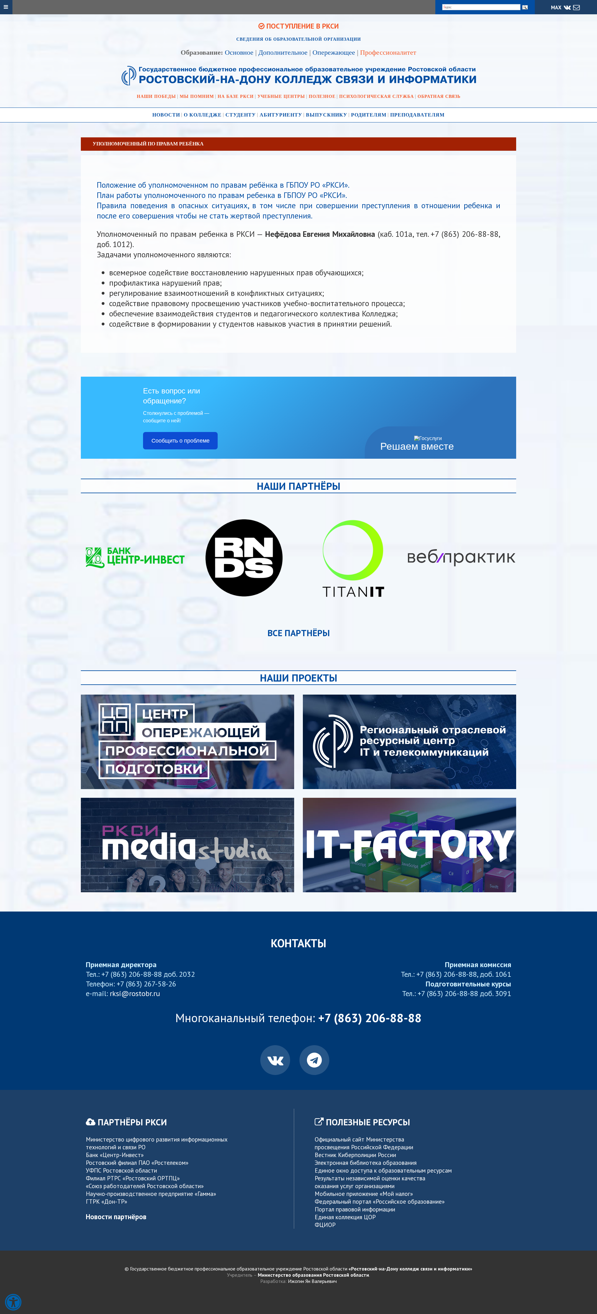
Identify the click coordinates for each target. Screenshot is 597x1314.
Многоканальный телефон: (298, 1018)
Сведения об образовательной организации (298, 39)
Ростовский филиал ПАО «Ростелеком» (137, 1162)
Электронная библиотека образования (366, 1162)
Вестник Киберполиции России (355, 1155)
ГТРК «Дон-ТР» (106, 1201)
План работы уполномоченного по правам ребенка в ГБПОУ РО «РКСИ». (222, 195)
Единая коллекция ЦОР (345, 1217)
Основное (239, 52)
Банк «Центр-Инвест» (115, 1155)
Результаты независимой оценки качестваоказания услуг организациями (370, 1182)
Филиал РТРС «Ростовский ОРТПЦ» (133, 1178)
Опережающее (333, 52)
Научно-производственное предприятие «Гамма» (151, 1193)
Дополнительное (283, 52)
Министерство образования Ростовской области (313, 1275)
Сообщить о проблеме (180, 441)
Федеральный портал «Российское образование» (380, 1201)
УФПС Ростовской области (121, 1170)
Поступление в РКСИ (302, 25)
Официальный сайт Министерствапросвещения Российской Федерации (364, 1143)
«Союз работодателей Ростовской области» (145, 1186)
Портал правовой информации (355, 1209)
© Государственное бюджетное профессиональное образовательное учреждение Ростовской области (298, 1269)
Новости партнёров (116, 1216)
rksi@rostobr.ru (135, 993)
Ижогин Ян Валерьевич (312, 1281)
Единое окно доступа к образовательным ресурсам (383, 1170)
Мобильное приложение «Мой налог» (364, 1193)
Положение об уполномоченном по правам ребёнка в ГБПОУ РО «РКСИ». (223, 185)
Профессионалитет (388, 52)
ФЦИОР (325, 1225)
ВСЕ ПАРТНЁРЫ (298, 633)
